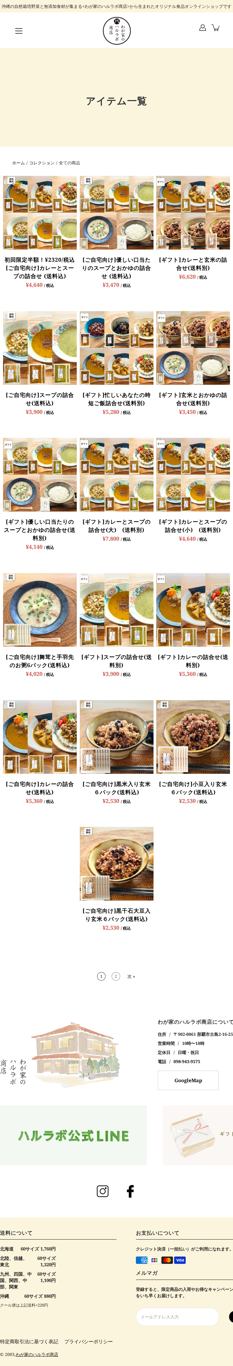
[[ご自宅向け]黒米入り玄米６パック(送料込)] (117, 737)
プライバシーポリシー (88, 1341)
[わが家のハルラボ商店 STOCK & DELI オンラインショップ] (116, 30)
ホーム (18, 163)
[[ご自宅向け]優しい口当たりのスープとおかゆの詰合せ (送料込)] (117, 213)
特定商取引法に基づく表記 (29, 1341)
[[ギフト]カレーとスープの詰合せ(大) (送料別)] (117, 475)
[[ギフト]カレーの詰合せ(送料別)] (193, 610)
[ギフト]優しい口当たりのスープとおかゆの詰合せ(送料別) (40, 530)
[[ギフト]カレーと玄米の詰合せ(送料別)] (193, 213)
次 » (131, 976)
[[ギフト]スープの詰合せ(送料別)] (117, 610)
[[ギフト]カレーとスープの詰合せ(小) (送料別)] (193, 475)
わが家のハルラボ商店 (37, 1354)
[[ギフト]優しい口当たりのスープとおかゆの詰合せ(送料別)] (40, 475)
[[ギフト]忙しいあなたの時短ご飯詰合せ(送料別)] (117, 348)
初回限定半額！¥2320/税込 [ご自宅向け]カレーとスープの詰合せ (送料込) (43, 268)
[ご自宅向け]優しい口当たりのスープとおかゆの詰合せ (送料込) (116, 268)
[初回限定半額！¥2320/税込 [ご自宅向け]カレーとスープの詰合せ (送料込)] (40, 213)
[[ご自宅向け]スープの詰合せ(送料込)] (40, 348)
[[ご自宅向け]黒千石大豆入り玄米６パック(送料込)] (117, 864)
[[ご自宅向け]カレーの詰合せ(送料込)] (40, 737)
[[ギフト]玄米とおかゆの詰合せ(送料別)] (193, 348)
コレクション (42, 163)
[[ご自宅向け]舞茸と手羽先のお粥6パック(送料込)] (40, 610)
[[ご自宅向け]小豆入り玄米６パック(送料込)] (193, 737)
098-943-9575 (187, 1061)
